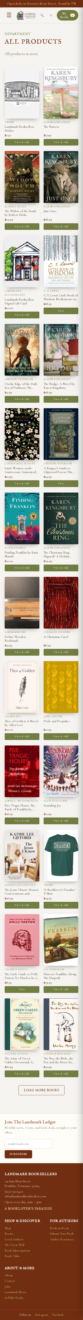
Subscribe (18, 1154)
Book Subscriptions (17, 1250)
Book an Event (59, 1228)
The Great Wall (14, 1245)
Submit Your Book (62, 1233)
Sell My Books (14, 1298)
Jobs (7, 1286)
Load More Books (41, 1090)
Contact (10, 1281)
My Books (66, 15)
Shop (8, 1228)
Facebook (58, 1315)
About (9, 1275)
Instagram (41, 1315)
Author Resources (62, 1239)
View (61, 310)
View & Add (22, 142)
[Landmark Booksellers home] (26, 15)
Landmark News (15, 1292)
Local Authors (14, 1239)
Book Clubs (12, 1256)
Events (9, 1233)
